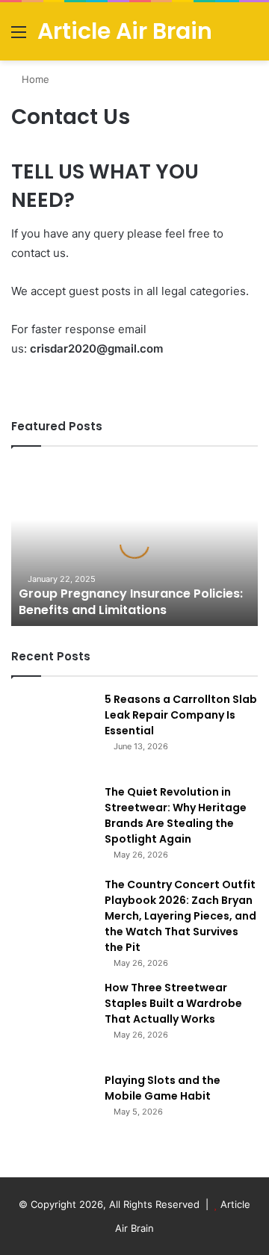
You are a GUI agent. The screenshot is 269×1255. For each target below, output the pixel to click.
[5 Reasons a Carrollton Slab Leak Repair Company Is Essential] (52, 733)
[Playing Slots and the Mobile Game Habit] (52, 1114)
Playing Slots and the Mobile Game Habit (162, 1088)
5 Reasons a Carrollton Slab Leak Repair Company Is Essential (181, 715)
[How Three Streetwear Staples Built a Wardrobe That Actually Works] (52, 1021)
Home (34, 79)
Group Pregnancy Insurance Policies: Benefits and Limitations (131, 602)
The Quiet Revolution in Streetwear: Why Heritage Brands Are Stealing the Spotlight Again (176, 815)
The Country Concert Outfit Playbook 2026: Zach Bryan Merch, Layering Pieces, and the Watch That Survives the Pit (180, 916)
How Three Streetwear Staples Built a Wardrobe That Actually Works (173, 1003)
